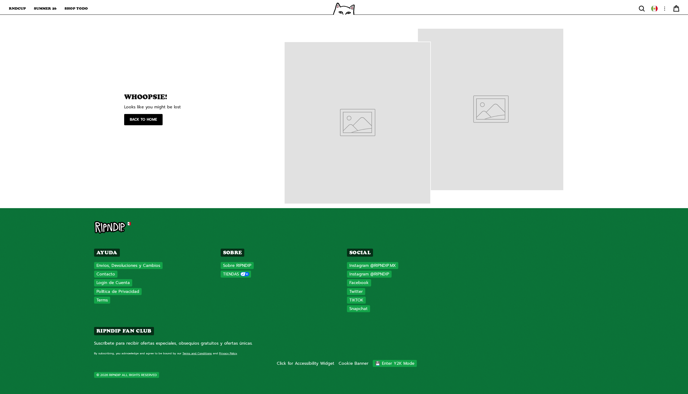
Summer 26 (45, 8)
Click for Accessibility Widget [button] (305, 363)
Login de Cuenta (113, 283)
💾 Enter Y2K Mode (394, 363)
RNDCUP (17, 8)
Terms (102, 300)
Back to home (143, 119)
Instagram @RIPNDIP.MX (372, 265)
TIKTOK (356, 300)
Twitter (356, 291)
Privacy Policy (228, 353)
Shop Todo (76, 8)
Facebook (359, 283)
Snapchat (358, 309)
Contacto (105, 274)
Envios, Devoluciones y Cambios (128, 265)
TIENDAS (231, 274)
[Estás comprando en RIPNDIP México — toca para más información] (654, 8)
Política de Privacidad (117, 291)
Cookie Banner (353, 363)
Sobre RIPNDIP (237, 265)
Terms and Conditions (197, 353)
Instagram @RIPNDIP (369, 274)
